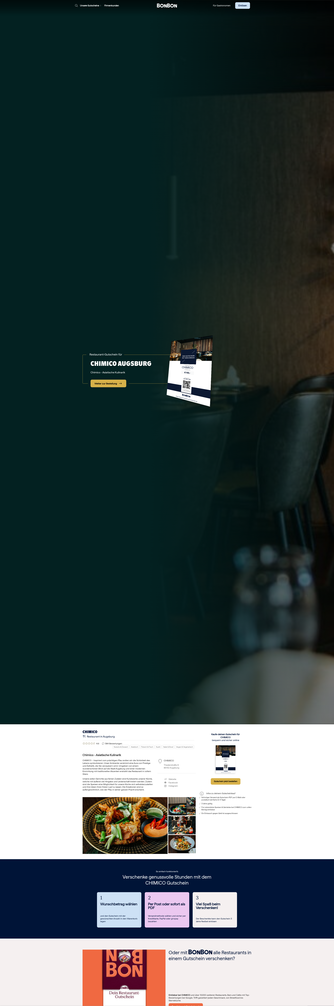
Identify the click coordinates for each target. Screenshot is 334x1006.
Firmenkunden (111, 5)
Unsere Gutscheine (89, 5)
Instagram (172, 786)
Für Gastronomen (221, 5)
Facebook (172, 782)
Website (172, 779)
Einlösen (242, 5)
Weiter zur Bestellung (105, 383)
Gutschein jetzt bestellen (225, 781)
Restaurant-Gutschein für (106, 354)
